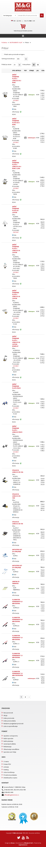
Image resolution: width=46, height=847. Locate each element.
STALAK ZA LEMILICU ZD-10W (16, 496)
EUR (34, 21)
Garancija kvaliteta (10, 744)
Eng (20, 21)
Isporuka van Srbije (10, 752)
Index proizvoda (9, 718)
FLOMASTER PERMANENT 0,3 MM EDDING (17, 601)
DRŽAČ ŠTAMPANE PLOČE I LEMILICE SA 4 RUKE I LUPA (16, 164)
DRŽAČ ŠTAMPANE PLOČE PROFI (16, 386)
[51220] (25, 403)
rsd (30, 21)
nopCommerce (23, 845)
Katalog (6, 770)
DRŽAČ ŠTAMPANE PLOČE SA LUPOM (15, 209)
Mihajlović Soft (28, 843)
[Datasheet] (25, 223)
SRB (14, 21)
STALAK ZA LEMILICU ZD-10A (17, 471)
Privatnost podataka (10, 775)
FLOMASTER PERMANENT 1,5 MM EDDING (17, 655)
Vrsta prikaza (26, 64)
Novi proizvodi (8, 713)
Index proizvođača (10, 721)
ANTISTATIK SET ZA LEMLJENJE (17, 550)
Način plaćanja (8, 741)
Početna (4, 42)
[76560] (25, 265)
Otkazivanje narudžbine (11, 749)
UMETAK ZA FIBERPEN (15, 582)
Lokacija (6, 767)
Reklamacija (7, 747)
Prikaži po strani (6, 64)
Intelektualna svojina (10, 778)
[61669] (25, 137)
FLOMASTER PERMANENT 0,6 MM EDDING (17, 619)
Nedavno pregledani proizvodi (13, 724)
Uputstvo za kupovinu (11, 736)
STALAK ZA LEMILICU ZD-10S (17, 523)
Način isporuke (8, 738)
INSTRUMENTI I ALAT (16, 42)
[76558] (25, 181)
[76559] (25, 446)
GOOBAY (16, 100)
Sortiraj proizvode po (8, 59)
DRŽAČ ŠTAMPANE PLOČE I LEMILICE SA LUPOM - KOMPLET (16, 341)
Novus (12, 843)
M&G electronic (17, 833)
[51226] (25, 311)
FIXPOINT (16, 232)
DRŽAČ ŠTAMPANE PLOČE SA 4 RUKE (15, 122)
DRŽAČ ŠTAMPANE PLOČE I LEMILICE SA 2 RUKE (16, 78)
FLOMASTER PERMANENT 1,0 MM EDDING (17, 637)
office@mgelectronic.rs (11, 795)
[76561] (25, 94)
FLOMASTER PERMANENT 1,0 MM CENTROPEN (17, 673)
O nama (6, 761)
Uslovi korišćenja (9, 772)
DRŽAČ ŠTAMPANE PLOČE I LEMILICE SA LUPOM (16, 248)
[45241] (25, 358)
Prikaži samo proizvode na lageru (14, 54)
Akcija (5, 715)
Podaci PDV (7, 764)
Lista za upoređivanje (11, 726)
